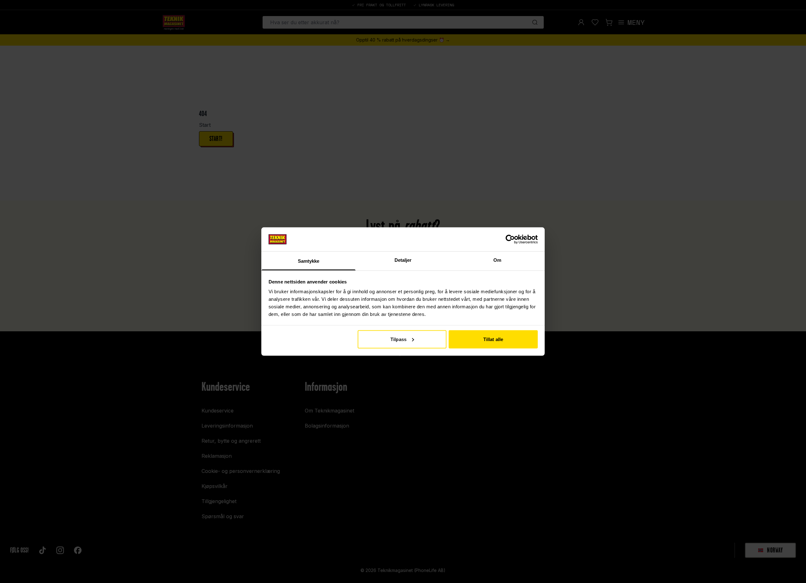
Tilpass (398, 339)
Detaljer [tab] (403, 260)
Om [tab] (497, 260)
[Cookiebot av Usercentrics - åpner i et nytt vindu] (510, 239)
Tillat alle (493, 339)
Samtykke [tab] (309, 261)
